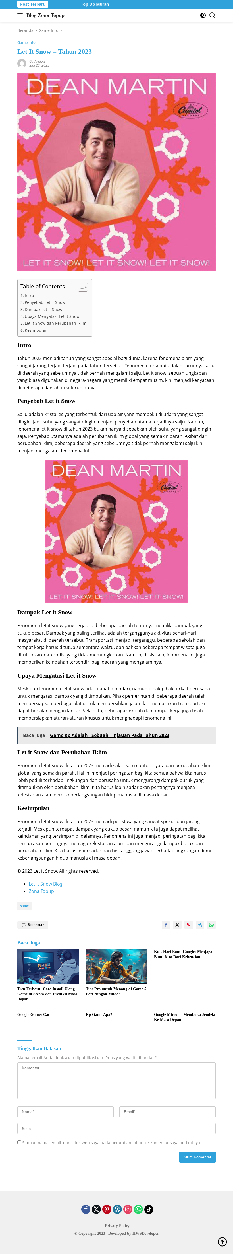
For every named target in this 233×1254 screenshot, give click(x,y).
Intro (29, 295)
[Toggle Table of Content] (80, 287)
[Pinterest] (106, 1210)
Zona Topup (41, 891)
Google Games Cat (33, 1014)
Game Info (26, 42)
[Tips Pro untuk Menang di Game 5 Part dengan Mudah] (116, 966)
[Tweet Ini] (177, 925)
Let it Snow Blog (46, 884)
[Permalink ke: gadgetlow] (21, 63)
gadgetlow (37, 61)
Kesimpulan (36, 330)
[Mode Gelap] (203, 15)
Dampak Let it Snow (43, 309)
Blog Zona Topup (45, 15)
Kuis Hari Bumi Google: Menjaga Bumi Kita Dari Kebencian (183, 954)
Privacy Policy (117, 1226)
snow (24, 906)
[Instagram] (127, 1210)
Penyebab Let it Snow (45, 302)
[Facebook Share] (166, 925)
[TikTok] (148, 1209)
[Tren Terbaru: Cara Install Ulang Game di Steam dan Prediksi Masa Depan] (48, 966)
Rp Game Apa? (99, 1014)
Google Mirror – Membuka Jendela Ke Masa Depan (184, 1017)
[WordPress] (117, 1210)
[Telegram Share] (200, 925)
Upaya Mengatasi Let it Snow (52, 316)
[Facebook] (85, 1210)
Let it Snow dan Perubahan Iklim (55, 323)
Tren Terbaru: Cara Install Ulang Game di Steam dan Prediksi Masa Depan (47, 994)
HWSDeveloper (145, 1233)
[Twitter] (96, 1210)
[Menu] (21, 15)
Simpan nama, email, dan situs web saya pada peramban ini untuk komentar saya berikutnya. (111, 1142)
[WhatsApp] (138, 1210)
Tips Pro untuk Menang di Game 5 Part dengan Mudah (116, 991)
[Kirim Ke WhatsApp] (211, 925)
